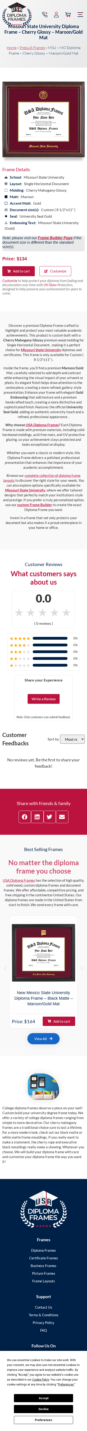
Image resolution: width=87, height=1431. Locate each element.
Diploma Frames (43, 1250)
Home (11, 47)
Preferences (43, 1420)
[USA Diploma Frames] (43, 1209)
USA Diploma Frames (42, 425)
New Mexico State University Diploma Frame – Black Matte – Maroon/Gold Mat (43, 998)
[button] (80, 14)
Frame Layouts (43, 1281)
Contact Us (43, 1307)
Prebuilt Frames (32, 47)
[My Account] (56, 14)
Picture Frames (43, 1273)
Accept (43, 1398)
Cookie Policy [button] (40, 1379)
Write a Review (44, 699)
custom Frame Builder (34, 505)
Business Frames (43, 1266)
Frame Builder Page (55, 238)
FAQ (43, 1330)
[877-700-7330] (44, 14)
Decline (44, 1409)
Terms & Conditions (43, 1315)
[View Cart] (67, 14)
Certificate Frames (43, 1258)
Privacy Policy (43, 1322)
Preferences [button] (66, 1384)
